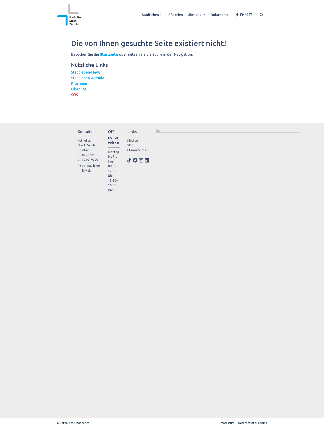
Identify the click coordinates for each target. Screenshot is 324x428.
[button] (261, 15)
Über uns (194, 15)
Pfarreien (175, 15)
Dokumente (220, 15)
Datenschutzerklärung (252, 422)
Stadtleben (150, 15)
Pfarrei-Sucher (137, 150)
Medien (132, 140)
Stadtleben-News (86, 72)
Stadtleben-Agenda (87, 78)
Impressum (227, 422)
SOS (74, 95)
